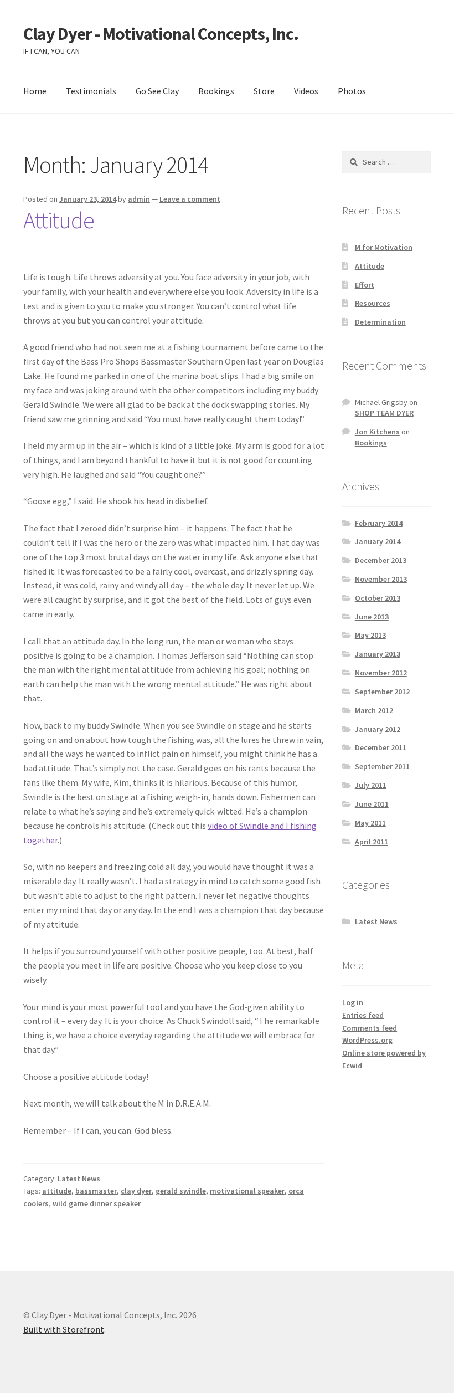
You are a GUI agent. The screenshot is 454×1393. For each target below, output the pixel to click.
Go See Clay (157, 90)
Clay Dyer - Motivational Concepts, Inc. (160, 34)
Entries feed (363, 1015)
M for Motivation (383, 247)
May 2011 (370, 823)
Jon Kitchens (377, 432)
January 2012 (377, 729)
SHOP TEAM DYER (384, 413)
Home (35, 90)
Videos (306, 90)
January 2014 (377, 541)
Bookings (216, 90)
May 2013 (370, 635)
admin (139, 199)
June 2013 (372, 617)
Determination (380, 322)
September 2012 (382, 691)
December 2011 (380, 747)
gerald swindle (181, 1191)
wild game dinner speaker (97, 1203)
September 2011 (382, 766)
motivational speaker (247, 1191)
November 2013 (381, 579)
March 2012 (374, 710)
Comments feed (369, 1028)
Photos (352, 90)
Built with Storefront (63, 1329)
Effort (364, 285)
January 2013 (377, 654)
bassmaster (96, 1191)
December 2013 (380, 560)
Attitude (58, 220)
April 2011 (371, 842)
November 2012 (381, 673)
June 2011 (372, 804)
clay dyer (136, 1191)
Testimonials (91, 90)
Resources (372, 303)
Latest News (79, 1179)
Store (264, 90)
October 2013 (377, 598)
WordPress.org (367, 1040)
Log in (352, 1002)
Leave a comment (189, 199)
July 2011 (370, 785)
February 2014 (379, 523)
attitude (56, 1191)
